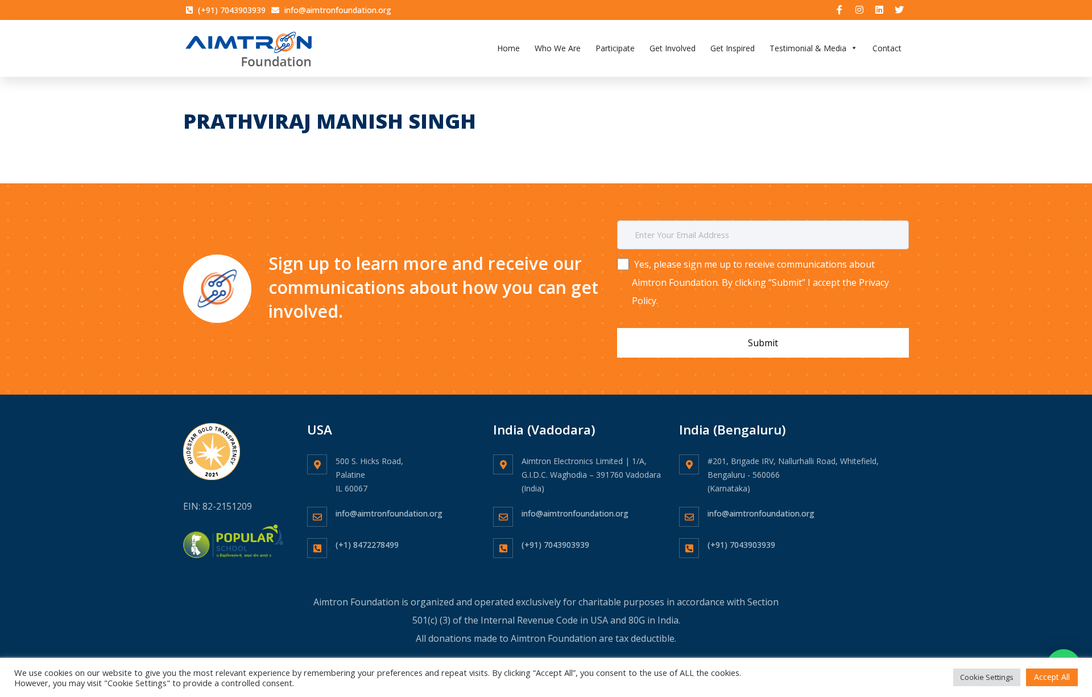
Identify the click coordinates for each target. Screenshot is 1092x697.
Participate (615, 48)
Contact (886, 48)
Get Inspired (732, 48)
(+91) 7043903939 (555, 544)
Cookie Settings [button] (987, 677)
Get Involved (673, 48)
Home (508, 48)
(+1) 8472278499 (367, 544)
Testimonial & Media (808, 48)
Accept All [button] (1052, 676)
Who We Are (558, 48)
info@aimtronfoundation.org (389, 513)
